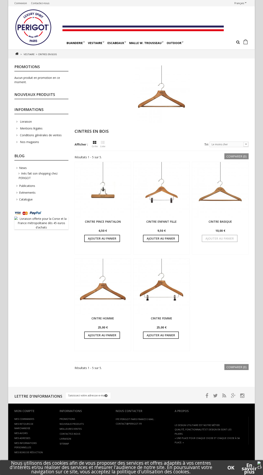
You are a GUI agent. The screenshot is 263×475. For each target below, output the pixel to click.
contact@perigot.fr (129, 423)
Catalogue (26, 199)
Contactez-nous (40, 3)
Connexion (20, 3)
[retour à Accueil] (17, 53)
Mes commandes (24, 418)
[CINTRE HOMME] (103, 287)
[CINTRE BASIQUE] (220, 190)
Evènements (27, 192)
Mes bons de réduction (28, 452)
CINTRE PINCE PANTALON (103, 222)
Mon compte (24, 411)
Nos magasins (29, 142)
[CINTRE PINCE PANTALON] (103, 190)
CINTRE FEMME (161, 318)
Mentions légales (31, 128)
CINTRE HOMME (102, 318)
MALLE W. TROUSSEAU (145, 43)
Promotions (27, 66)
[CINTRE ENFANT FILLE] (161, 190)
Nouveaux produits (34, 94)
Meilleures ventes (71, 428)
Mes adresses (22, 438)
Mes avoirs (21, 433)
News (23, 168)
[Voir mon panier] (246, 42)
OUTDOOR (174, 43)
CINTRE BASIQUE (220, 222)
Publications (27, 186)
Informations (29, 109)
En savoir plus (249, 465)
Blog (19, 155)
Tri (206, 144)
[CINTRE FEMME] (161, 287)
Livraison (25, 121)
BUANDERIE (75, 43)
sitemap (64, 443)
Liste (102, 146)
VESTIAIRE (95, 43)
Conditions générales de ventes (40, 135)
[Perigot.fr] (36, 27)
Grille (95, 146)
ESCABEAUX (115, 43)
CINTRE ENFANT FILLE (161, 222)
